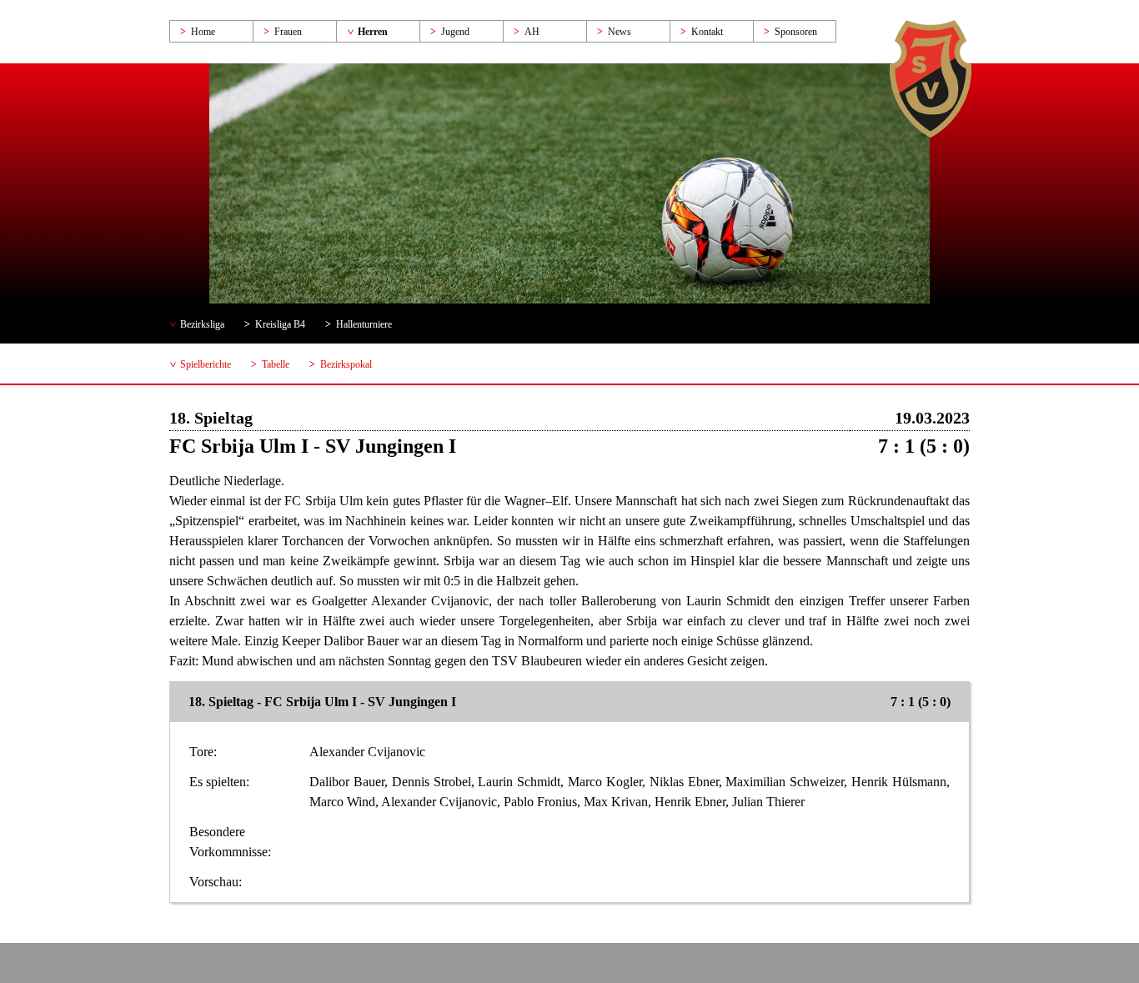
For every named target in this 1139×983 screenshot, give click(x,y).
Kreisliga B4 (280, 324)
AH (531, 32)
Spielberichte (205, 364)
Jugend (455, 32)
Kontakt (707, 32)
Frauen (288, 32)
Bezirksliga (202, 324)
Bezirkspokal (346, 364)
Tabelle (275, 364)
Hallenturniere (364, 324)
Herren (373, 32)
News (619, 32)
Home (203, 32)
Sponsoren (796, 32)
